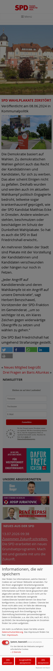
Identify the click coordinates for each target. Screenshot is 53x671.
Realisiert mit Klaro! (43, 668)
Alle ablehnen (7, 661)
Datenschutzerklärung (12, 632)
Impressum (12, 635)
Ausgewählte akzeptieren (25, 661)
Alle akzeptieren (43, 661)
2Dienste (15, 652)
